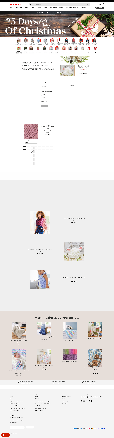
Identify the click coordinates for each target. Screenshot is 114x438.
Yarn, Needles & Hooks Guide (17, 417)
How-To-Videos (38, 405)
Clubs (78, 7)
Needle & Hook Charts (15, 403)
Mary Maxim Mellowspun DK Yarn (47, 125)
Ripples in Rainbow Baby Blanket (19, 371)
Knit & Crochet (18, 7)
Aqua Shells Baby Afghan (70, 361)
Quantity (47, 128)
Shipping (37, 398)
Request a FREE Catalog (15, 405)
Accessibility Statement (40, 413)
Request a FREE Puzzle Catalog (17, 408)
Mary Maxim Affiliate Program (17, 420)
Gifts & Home (72, 7)
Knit (43, 93)
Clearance (60, 7)
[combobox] (59, 4)
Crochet (43, 94)
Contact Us (37, 396)
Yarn (11, 7)
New (67, 7)
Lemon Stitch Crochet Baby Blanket (44, 337)
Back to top (57, 386)
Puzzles (32, 7)
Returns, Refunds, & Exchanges (42, 401)
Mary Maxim (15, 433)
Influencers (12, 10)
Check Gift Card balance (40, 408)
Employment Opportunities (16, 401)
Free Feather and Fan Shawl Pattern (74, 218)
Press (11, 413)
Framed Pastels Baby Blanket (44, 365)
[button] (87, 4)
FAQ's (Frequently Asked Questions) (43, 403)
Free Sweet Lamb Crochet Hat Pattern (40, 249)
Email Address (44, 86)
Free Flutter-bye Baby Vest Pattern (74, 277)
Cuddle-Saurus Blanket (95, 339)
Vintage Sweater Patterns (50, 7)
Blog (11, 398)
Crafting (43, 97)
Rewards (20, 10)
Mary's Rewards (13, 422)
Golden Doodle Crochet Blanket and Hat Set (95, 368)
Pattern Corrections (14, 410)
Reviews (63, 398)
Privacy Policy (65, 401)
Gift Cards (83, 7)
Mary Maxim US (45, 101)
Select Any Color (28, 140)
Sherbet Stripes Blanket (69, 341)
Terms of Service (39, 410)
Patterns (39, 7)
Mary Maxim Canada (66, 396)
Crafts (26, 7)
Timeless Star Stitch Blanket (18, 340)
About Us (12, 396)
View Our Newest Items (23, 0)
